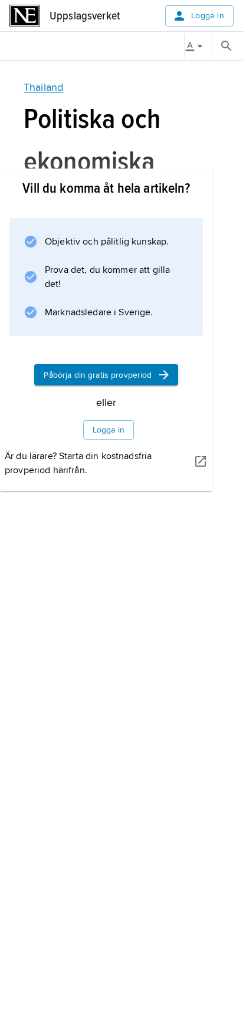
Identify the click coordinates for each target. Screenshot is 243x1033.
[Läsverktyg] (198, 46)
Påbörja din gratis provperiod (98, 375)
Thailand (43, 87)
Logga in (207, 16)
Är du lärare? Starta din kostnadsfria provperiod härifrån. (78, 463)
